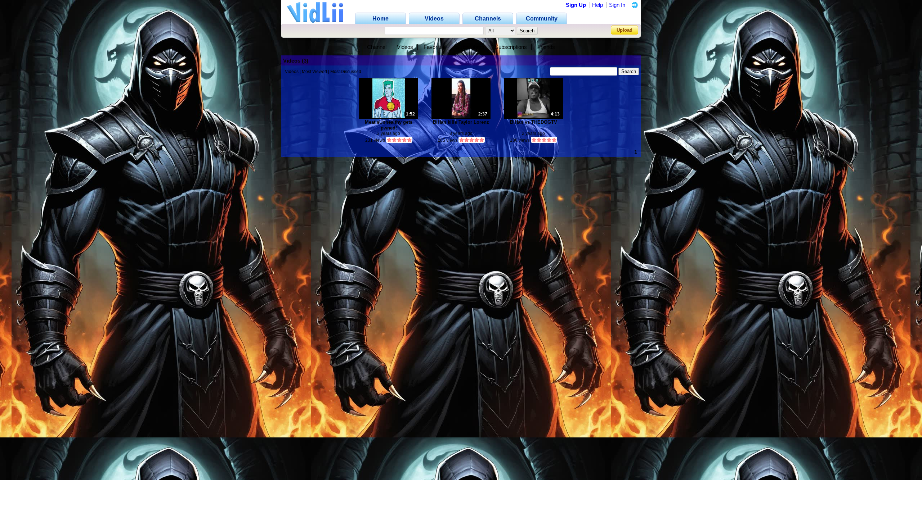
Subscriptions (511, 47)
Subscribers (470, 47)
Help (597, 5)
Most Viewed (314, 71)
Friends (546, 47)
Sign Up (576, 5)
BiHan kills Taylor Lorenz (461, 122)
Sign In (617, 5)
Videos (405, 47)
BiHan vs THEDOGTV (533, 122)
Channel (376, 47)
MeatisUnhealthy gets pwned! (388, 125)
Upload (624, 30)
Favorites (435, 47)
